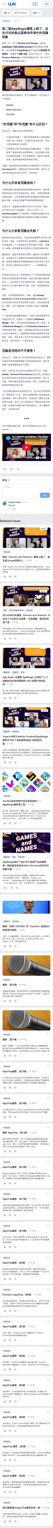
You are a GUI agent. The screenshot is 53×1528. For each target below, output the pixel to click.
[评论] (10, 577)
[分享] (18, 469)
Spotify (9, 104)
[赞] (5, 577)
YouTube (10, 114)
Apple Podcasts (13, 109)
